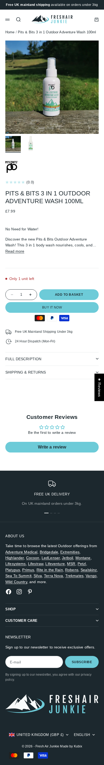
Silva (38, 576)
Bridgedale (49, 552)
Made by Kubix (71, 746)
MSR (71, 564)
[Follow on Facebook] (8, 591)
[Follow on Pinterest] (30, 591)
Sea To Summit (18, 576)
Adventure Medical (21, 552)
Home (10, 32)
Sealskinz (89, 570)
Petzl (82, 564)
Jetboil (67, 558)
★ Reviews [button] (99, 387)
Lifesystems (15, 564)
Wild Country (16, 582)
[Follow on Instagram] (19, 591)
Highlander (14, 558)
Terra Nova (53, 576)
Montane (83, 558)
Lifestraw (35, 564)
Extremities (69, 552)
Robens (71, 570)
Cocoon (32, 558)
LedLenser (51, 558)
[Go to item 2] (30, 143)
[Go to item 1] (13, 143)
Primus (28, 570)
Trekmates (74, 576)
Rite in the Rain (50, 570)
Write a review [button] (52, 447)
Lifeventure (55, 564)
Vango (91, 576)
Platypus (12, 570)
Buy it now (52, 307)
